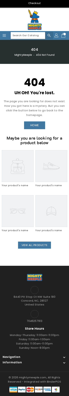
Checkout (34, 3)
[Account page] (56, 35)
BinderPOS (54, 381)
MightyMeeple (23, 55)
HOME (34, 125)
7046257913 (34, 321)
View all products (34, 245)
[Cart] (63, 35)
